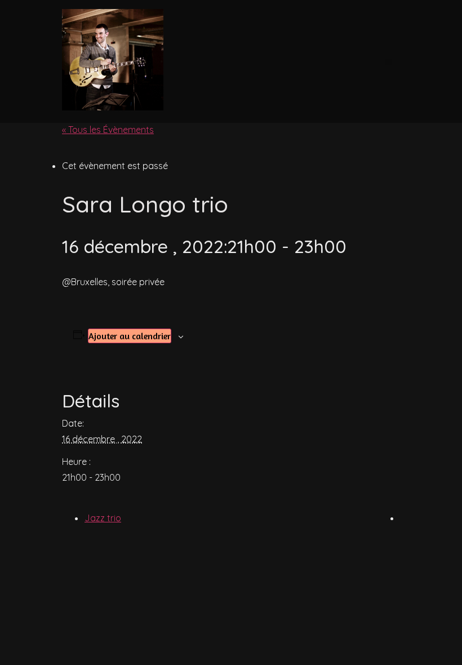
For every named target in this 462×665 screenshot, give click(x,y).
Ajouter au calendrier (129, 336)
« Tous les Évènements (108, 129)
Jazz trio (103, 518)
